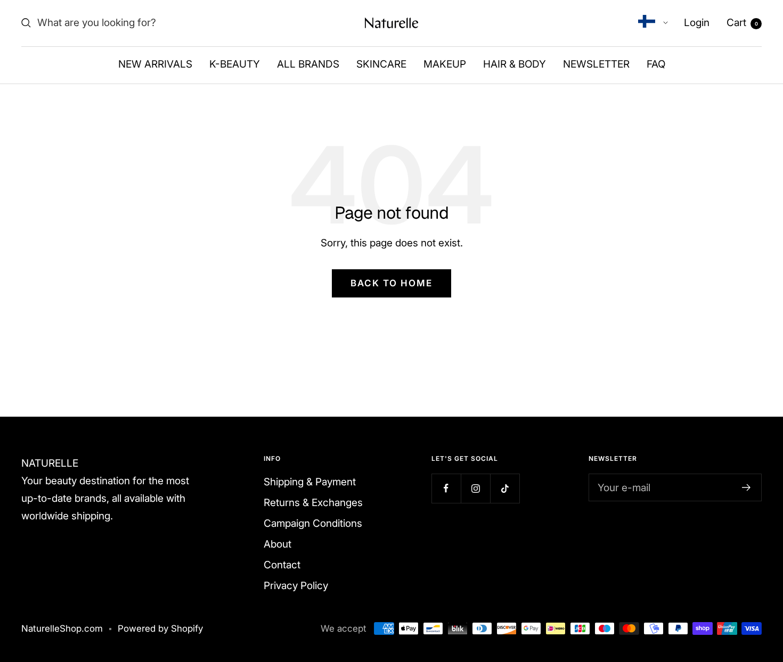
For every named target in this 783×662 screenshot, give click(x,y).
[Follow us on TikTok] (504, 488)
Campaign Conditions (313, 523)
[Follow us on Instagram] (475, 488)
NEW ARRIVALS (155, 64)
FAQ (656, 64)
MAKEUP (444, 64)
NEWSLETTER (596, 64)
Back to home (391, 283)
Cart (742, 22)
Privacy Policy (296, 586)
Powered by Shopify (160, 628)
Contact (282, 565)
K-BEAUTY (234, 64)
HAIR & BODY (514, 64)
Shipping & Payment (310, 482)
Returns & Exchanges (313, 502)
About (277, 544)
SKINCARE (381, 64)
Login (696, 22)
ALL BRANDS (308, 64)
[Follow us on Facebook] (446, 488)
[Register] (746, 487)
